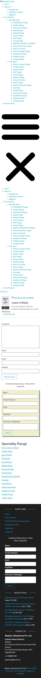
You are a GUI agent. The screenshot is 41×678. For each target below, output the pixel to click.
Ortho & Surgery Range (21, 51)
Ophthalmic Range (19, 54)
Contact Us (9, 532)
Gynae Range (18, 41)
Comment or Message (12, 421)
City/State (7, 414)
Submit (7, 432)
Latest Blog (9, 528)
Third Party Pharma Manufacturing (17, 521)
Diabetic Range (18, 33)
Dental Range (18, 30)
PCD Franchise (10, 517)
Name (4, 350)
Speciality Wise (14, 20)
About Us (7, 7)
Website (5, 367)
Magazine (12, 14)
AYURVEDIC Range (20, 22)
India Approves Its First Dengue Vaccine (19, 597)
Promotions (13, 62)
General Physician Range (22, 46)
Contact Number (10, 400)
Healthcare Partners (16, 12)
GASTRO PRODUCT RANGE (24, 43)
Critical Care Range (20, 28)
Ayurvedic (16, 88)
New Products (9, 103)
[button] (20, 146)
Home (6, 4)
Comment (6, 324)
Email (4, 359)
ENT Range (17, 38)
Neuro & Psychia (19, 48)
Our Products (9, 17)
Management (13, 9)
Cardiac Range (18, 25)
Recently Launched (12, 524)
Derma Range (18, 35)
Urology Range (18, 59)
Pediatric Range (18, 56)
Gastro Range (18, 69)
